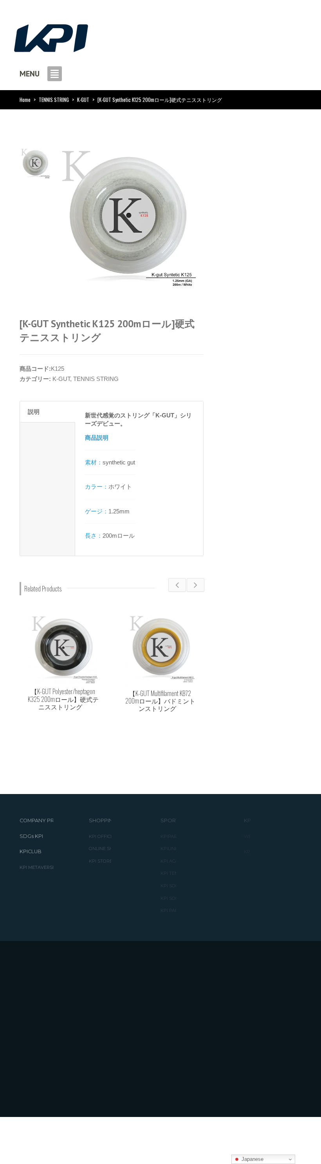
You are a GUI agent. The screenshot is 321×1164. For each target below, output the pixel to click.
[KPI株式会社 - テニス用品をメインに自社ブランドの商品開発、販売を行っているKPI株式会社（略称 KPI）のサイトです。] (51, 35)
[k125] (35, 163)
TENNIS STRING (54, 99)
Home (25, 99)
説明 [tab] (34, 411)
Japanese (251, 1159)
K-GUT (83, 99)
